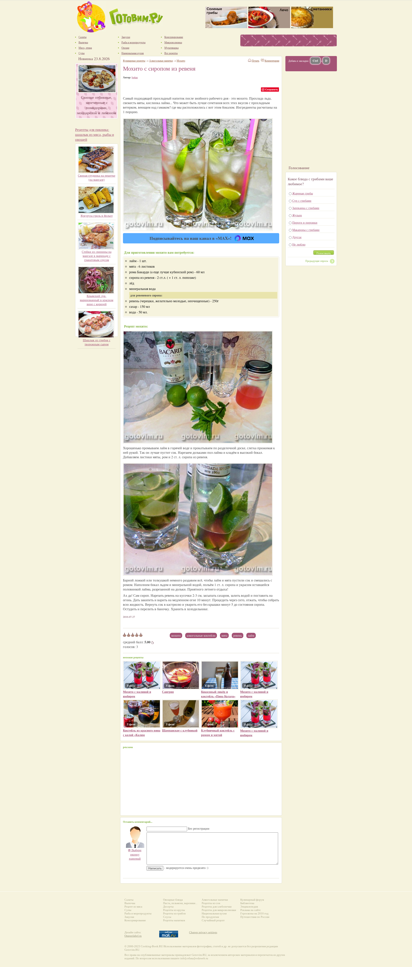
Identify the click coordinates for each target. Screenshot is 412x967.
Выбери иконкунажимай (134, 854)
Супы (127, 910)
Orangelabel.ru (133, 935)
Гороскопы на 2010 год (254, 913)
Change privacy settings (203, 932)
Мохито (176, 635)
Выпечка (129, 903)
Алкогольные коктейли (201, 635)
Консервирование (135, 920)
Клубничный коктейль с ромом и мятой (218, 732)
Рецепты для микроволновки (219, 910)
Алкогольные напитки (161, 60)
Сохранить (271, 89)
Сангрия (168, 691)
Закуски (129, 916)
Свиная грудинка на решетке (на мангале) (96, 177)
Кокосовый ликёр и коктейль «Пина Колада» (218, 693)
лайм (251, 635)
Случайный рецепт (213, 920)
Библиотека (247, 903)
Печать (255, 60)
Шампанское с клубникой (179, 730)
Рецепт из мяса (133, 906)
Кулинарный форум (252, 899)
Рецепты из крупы (174, 910)
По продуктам (210, 916)
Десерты (168, 906)
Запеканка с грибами (305, 208)
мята (224, 635)
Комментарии (272, 60)
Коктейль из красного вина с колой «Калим (141, 732)
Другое (296, 237)
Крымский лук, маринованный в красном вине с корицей (96, 300)
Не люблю (298, 244)
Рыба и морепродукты (137, 913)
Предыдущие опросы (316, 261)
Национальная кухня (214, 913)
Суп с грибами (301, 201)
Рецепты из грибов (174, 913)
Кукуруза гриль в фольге (97, 216)
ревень (237, 635)
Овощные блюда (173, 899)
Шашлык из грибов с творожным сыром (96, 342)
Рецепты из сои (211, 903)
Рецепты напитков (174, 920)
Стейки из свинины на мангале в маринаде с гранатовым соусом (96, 256)
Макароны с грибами (306, 230)
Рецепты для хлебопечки (217, 906)
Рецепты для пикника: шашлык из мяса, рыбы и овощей (94, 134)
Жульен (297, 215)
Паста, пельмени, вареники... (180, 903)
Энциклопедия (249, 906)
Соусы (167, 916)
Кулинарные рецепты (134, 60)
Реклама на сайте (250, 910)
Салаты (128, 899)
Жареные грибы (302, 193)
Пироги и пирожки (304, 222)
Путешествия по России (254, 916)
